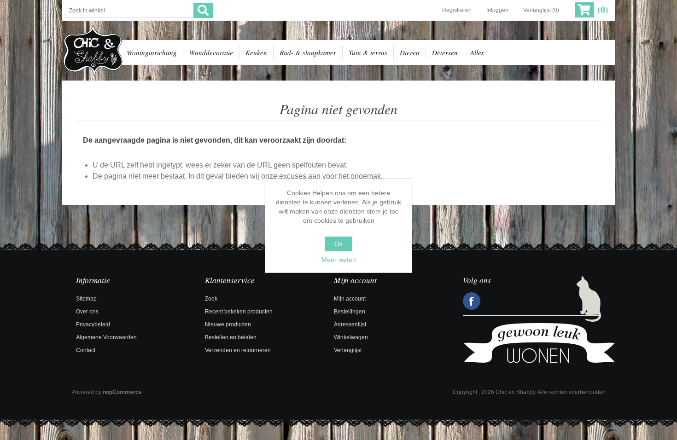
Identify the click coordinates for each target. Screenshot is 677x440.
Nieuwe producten (228, 324)
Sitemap (86, 298)
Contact (85, 350)
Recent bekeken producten (239, 311)
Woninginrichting (152, 52)
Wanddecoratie (211, 52)
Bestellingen (349, 311)
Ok (338, 244)
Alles (477, 52)
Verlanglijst (348, 350)
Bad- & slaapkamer (308, 52)
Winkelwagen (351, 337)
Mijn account (350, 298)
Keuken (256, 52)
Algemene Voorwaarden (106, 337)
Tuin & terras (368, 52)
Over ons (87, 311)
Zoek (211, 298)
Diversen (445, 52)
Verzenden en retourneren (238, 350)
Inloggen (497, 10)
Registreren (457, 10)
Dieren (410, 52)
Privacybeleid (93, 324)
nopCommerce (122, 392)
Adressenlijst (350, 324)
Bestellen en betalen (231, 337)
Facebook (471, 301)
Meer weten (338, 259)
